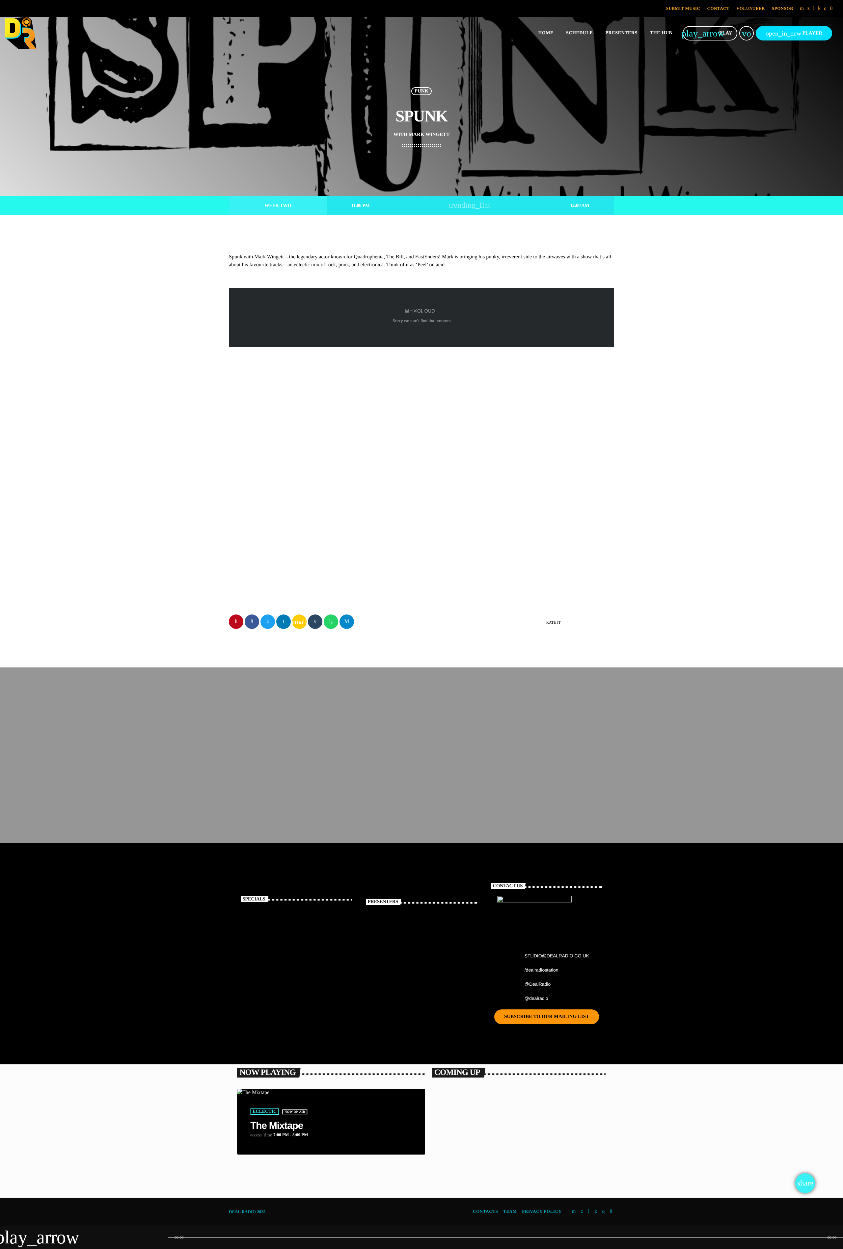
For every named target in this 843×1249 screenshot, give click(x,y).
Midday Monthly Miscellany (407, 790)
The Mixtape (276, 1125)
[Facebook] (831, 8)
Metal (452, 1166)
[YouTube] (802, 8)
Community (388, 778)
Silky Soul (515, 790)
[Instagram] (825, 8)
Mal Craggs (416, 996)
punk (422, 91)
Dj (242, 510)
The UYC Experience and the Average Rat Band (308, 928)
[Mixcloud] (819, 8)
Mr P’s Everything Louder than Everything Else (503, 1178)
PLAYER (794, 33)
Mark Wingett (273, 527)
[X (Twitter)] (808, 8)
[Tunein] (814, 8)
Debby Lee (414, 962)
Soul (510, 778)
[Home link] (21, 33)
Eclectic (265, 1111)
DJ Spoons (414, 928)
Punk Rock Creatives (266, 790)
